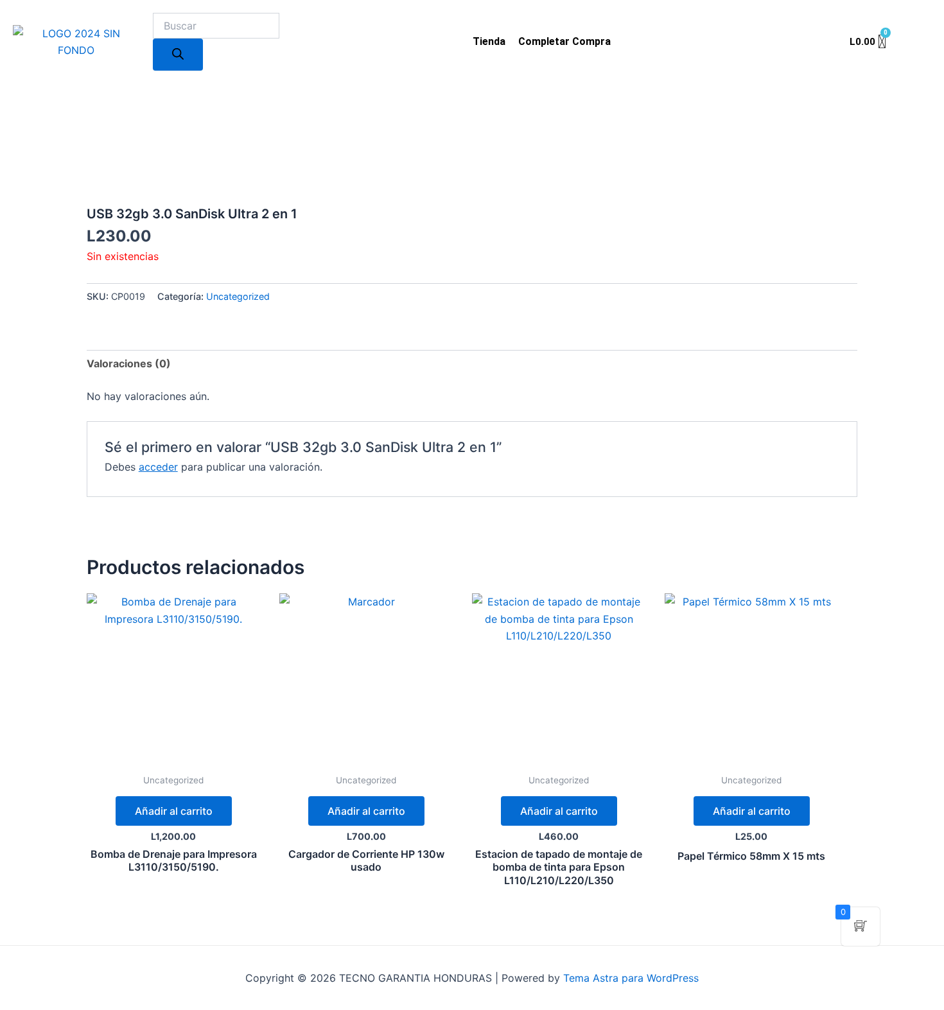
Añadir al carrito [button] (174, 811)
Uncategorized (238, 296)
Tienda (489, 41)
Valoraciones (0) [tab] (129, 363)
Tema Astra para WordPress (631, 977)
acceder (158, 466)
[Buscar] (178, 55)
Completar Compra (564, 41)
